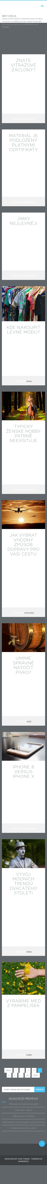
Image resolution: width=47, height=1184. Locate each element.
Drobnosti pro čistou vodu (23, 1128)
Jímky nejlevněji (23, 221)
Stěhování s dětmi (23, 1110)
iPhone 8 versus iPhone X (23, 771)
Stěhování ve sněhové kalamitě (23, 1104)
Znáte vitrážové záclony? (23, 65)
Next (35, 1075)
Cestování (29, 613)
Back (8, 1070)
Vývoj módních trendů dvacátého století (23, 884)
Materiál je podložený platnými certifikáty (23, 142)
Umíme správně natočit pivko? (23, 665)
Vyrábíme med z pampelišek (23, 1003)
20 (28, 1075)
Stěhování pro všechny (23, 1116)
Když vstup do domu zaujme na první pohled (23, 1122)
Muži (29, 721)
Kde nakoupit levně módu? (23, 330)
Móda (29, 381)
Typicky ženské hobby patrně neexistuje (23, 433)
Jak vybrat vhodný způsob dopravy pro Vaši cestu (24, 544)
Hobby (29, 1055)
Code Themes (23, 1159)
